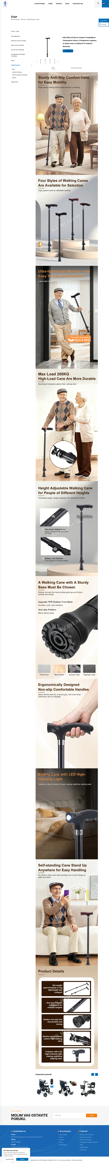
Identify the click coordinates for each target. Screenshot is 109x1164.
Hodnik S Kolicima (17, 72)
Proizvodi (59, 3)
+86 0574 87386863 (16, 1142)
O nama (50, 3)
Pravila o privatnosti (77, 1160)
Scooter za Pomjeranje (17, 49)
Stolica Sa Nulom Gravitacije (19, 75)
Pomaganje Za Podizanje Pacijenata (18, 55)
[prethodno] (37, 61)
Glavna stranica (39, 3)
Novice (67, 3)
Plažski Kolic (14, 82)
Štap (38, 19)
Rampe (14, 77)
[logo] (5, 3)
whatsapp (103, 24)
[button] (92, 1074)
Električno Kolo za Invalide (18, 40)
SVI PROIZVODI (15, 36)
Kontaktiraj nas (78, 3)
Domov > (13, 31)
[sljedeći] (58, 61)
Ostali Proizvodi (31, 19)
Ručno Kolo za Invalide (17, 45)
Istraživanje (68, 51)
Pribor (13, 60)
